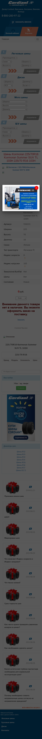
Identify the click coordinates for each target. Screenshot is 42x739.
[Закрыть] (36, 188)
